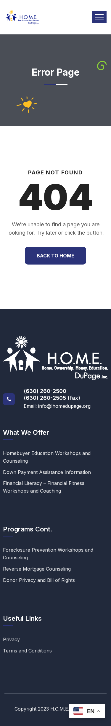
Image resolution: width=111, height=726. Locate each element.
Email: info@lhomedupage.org (57, 406)
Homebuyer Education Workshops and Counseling (47, 457)
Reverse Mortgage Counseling (37, 569)
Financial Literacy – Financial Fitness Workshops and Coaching (43, 487)
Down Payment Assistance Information (47, 472)
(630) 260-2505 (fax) (52, 398)
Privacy (11, 639)
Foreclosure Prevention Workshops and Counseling (48, 554)
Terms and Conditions (27, 651)
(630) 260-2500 (45, 391)
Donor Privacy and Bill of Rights (39, 580)
